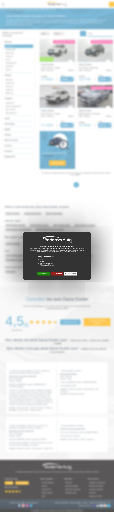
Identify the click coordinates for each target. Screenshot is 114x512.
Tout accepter (44, 274)
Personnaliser (70, 274)
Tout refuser (57, 274)
